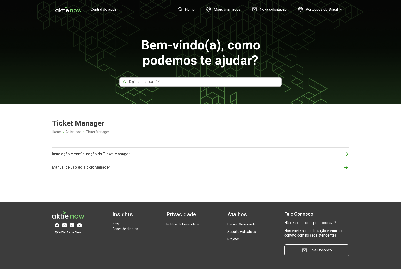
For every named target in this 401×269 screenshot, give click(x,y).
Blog (116, 223)
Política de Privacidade (182, 224)
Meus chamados (227, 9)
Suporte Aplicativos (241, 231)
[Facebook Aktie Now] (57, 225)
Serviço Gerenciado (241, 224)
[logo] (84, 9)
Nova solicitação (273, 9)
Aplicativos (73, 132)
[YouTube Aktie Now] (79, 225)
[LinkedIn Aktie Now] (72, 225)
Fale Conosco (321, 250)
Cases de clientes (125, 229)
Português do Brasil (322, 9)
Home (190, 9)
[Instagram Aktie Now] (64, 225)
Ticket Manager (97, 132)
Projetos (233, 239)
